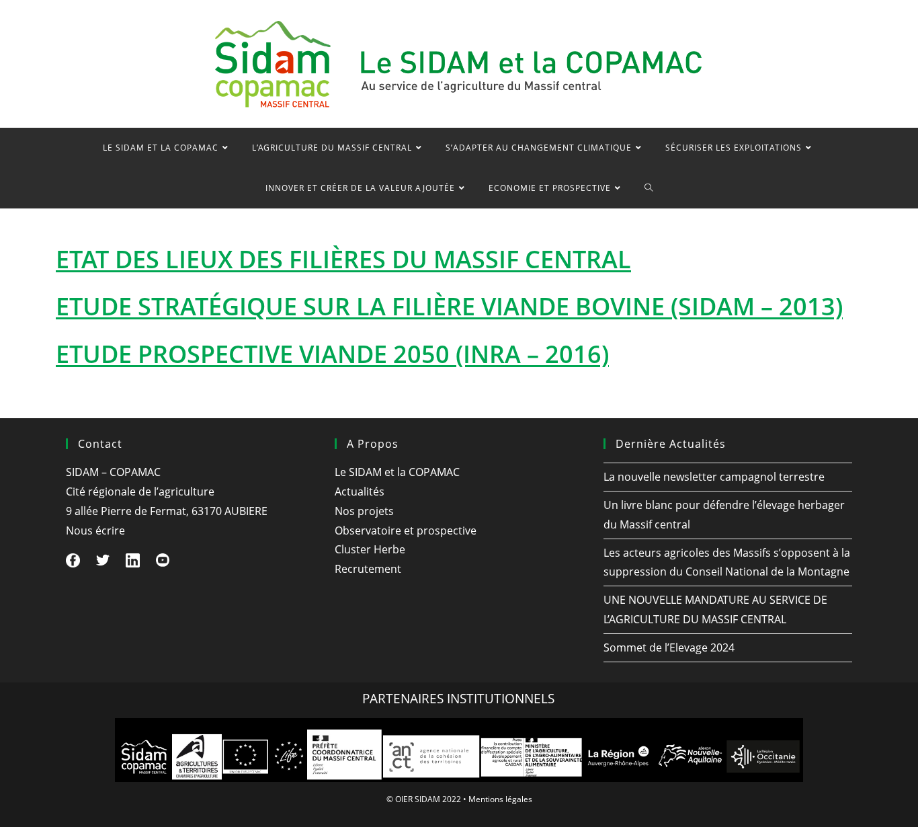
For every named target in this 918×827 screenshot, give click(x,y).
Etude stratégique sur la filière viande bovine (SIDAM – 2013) (449, 306)
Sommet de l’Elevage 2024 (669, 647)
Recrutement (368, 568)
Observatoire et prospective (405, 530)
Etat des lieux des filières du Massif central (343, 259)
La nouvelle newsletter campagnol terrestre (714, 476)
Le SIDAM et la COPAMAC (397, 472)
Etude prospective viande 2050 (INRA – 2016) (332, 354)
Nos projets (364, 511)
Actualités (359, 491)
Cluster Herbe (370, 549)
